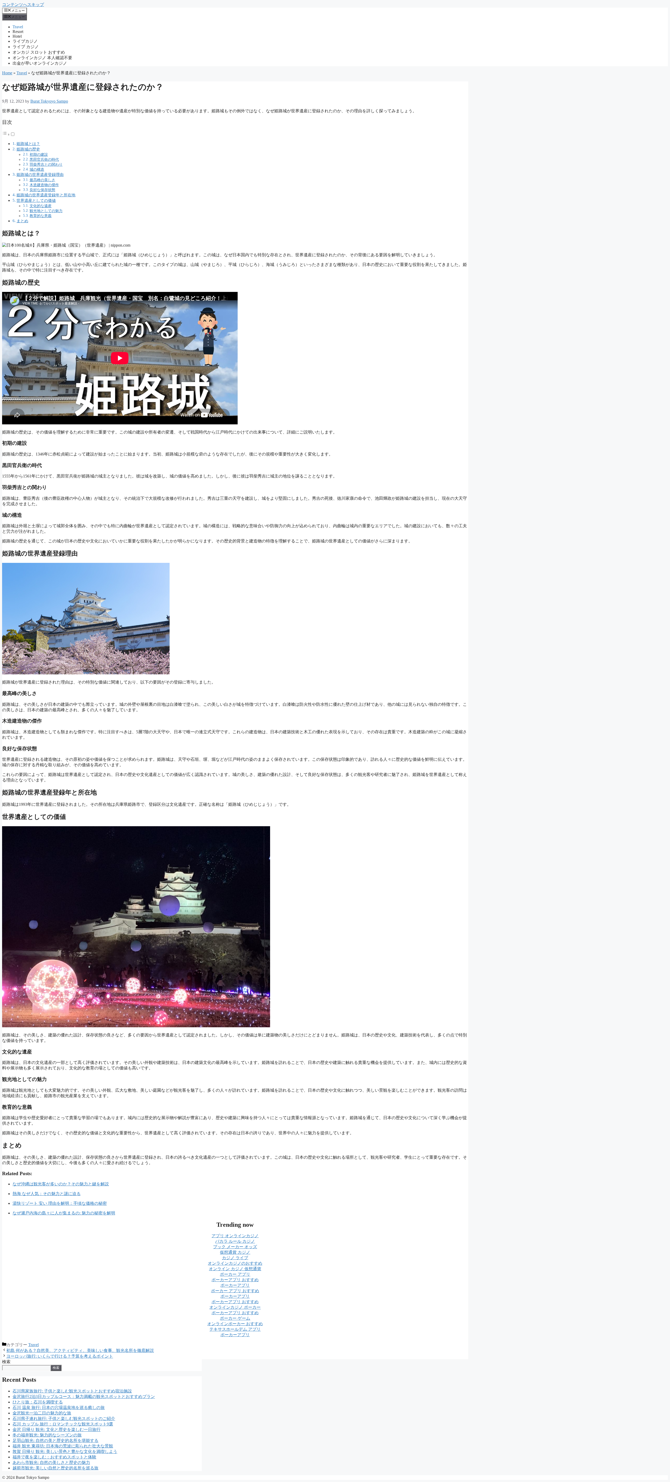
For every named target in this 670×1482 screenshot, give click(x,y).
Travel (18, 27)
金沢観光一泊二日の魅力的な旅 (42, 1413)
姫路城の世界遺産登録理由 (40, 174)
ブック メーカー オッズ (235, 1247)
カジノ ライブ (235, 1258)
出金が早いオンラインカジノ (40, 63)
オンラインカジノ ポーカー (235, 1307)
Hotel (17, 36)
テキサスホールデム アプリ (235, 1329)
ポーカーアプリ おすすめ (235, 1280)
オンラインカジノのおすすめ (235, 1263)
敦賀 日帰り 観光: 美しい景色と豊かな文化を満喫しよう (65, 1451)
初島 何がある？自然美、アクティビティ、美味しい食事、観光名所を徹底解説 (80, 1350)
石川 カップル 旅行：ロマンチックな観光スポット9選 (63, 1424)
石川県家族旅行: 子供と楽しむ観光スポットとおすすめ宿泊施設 (72, 1391)
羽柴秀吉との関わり (46, 164)
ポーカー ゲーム (235, 1318)
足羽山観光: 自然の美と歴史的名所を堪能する (55, 1440)
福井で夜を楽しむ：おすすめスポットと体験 (54, 1457)
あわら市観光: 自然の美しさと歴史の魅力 (51, 1462)
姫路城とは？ (28, 143)
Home (7, 73)
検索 (6, 1361)
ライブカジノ (25, 41)
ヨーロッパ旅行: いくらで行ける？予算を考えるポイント (59, 1356)
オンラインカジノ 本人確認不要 (42, 57)
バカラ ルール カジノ (235, 1241)
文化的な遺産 (41, 206)
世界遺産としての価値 (36, 200)
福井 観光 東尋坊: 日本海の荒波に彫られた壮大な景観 (63, 1446)
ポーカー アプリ (235, 1274)
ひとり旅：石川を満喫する (38, 1402)
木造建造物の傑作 (44, 185)
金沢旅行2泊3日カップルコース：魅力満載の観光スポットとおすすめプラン (84, 1396)
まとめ (22, 221)
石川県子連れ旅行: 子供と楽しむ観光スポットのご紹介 (64, 1418)
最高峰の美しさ (42, 180)
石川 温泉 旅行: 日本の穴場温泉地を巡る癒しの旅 (59, 1407)
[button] (8, 134)
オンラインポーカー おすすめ (235, 1324)
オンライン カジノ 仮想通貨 (235, 1269)
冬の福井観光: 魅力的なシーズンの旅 (47, 1435)
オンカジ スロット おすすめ (39, 52)
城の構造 (37, 169)
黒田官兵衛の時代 (44, 159)
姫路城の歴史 (28, 149)
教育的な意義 (41, 216)
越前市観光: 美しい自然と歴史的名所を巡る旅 (55, 1468)
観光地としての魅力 (46, 211)
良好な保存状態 (42, 190)
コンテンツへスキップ (23, 4)
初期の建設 (39, 154)
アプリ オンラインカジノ (235, 1236)
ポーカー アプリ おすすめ (235, 1291)
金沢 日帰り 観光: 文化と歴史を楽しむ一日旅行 (56, 1429)
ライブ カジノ (26, 47)
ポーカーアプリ (235, 1285)
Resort (18, 31)
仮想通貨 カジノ (235, 1252)
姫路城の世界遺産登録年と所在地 (45, 195)
